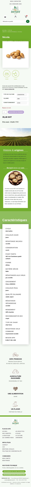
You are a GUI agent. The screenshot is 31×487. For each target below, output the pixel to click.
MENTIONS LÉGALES (8, 449)
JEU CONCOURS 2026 (15, 4)
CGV (3, 447)
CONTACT (5, 445)
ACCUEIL (4, 431)
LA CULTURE (18, 435)
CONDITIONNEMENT (9, 102)
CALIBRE (6, 98)
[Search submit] (27, 21)
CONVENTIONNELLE (12, 31)
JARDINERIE (18, 437)
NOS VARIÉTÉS (6, 433)
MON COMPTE (6, 458)
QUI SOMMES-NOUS (8, 437)
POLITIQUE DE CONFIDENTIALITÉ (11, 451)
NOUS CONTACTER (15, 1)
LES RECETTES (19, 431)
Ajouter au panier (16, 112)
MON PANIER (6, 460)
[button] (5, 17)
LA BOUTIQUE (6, 435)
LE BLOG (18, 433)
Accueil (4, 30)
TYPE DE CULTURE (9, 94)
